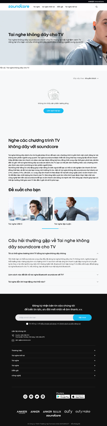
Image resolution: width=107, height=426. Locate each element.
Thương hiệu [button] (17, 350)
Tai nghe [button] (15, 360)
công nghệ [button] (16, 375)
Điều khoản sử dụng (49, 324)
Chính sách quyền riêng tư (70, 324)
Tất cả (2, 68)
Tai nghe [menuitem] (36, 7)
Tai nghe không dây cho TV (18, 68)
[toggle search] (96, 7)
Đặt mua (82, 317)
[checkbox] (27, 324)
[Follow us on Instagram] (25, 397)
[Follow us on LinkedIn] (43, 397)
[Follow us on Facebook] (31, 397)
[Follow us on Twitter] (37, 397)
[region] (53, 264)
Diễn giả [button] (15, 370)
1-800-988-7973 (24, 335)
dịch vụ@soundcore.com (23, 340)
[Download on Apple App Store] (78, 396)
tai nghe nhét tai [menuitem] (48, 7)
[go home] (18, 6)
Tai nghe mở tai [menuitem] (71, 7)
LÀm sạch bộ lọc (53, 111)
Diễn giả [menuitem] (60, 7)
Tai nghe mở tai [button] (18, 355)
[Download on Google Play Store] (63, 396)
